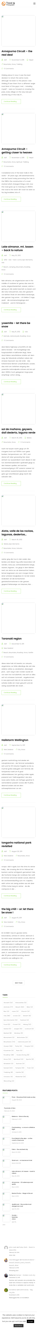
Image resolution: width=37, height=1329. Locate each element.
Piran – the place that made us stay (23, 1097)
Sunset (8, 1068)
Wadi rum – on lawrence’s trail (22, 1160)
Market (8, 1033)
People (29, 1046)
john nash (12, 1247)
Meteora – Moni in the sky (20, 1116)
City (19, 749)
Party (18, 1046)
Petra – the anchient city (20, 1149)
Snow (14, 64)
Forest (17, 1024)
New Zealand (8, 648)
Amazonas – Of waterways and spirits (22, 1183)
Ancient (8, 1003)
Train (30, 1068)
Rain (19, 1050)
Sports (30, 1059)
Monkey (18, 1033)
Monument (9, 1037)
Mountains (7, 64)
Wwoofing (9, 1081)
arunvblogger (14, 1260)
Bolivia (29, 438)
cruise (16, 1016)
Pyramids (9, 1050)
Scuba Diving (23, 1055)
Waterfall (21, 1077)
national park (14, 336)
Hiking (27, 1024)
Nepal (31, 60)
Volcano (19, 548)
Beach (6, 267)
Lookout (29, 1029)
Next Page (18, 983)
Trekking (19, 64)
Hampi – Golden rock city (25, 1275)
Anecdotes (21, 1003)
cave (15, 1011)
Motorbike (22, 1037)
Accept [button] (30, 1321)
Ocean (8, 1046)
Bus (6, 1011)
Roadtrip (27, 267)
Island (7, 1029)
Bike (30, 1007)
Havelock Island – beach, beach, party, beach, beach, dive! (22, 1262)
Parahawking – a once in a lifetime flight (23, 1128)
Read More (18, 1326)
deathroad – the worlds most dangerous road (21, 1205)
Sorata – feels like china (15, 1217)
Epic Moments (27, 260)
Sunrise (20, 1064)
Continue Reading (10, 101)
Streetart (8, 1064)
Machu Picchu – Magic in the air (22, 1193)
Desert (27, 1016)
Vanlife (30, 652)
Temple (19, 1068)
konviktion (13, 1290)
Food (7, 1024)
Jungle (18, 1029)
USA (3, 263)
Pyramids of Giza (9, 1108)
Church (25, 1011)
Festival (24, 1020)
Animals (6, 336)
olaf (5, 60)
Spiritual (19, 162)
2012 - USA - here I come (13, 260)
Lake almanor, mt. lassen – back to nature (23, 1172)
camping (12, 267)
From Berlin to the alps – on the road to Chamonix (22, 1139)
